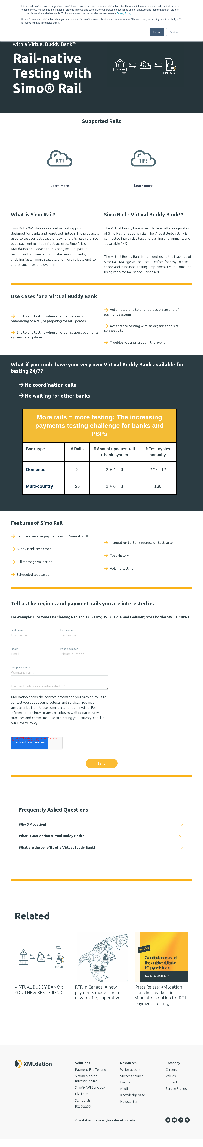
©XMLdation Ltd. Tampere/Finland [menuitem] (95, 1120)
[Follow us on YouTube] (174, 1120)
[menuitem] (94, 1063)
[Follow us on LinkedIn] (180, 1120)
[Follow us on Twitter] (167, 1120)
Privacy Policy (124, 13)
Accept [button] (156, 32)
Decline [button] (173, 32)
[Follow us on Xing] (187, 1120)
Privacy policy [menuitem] (128, 1120)
